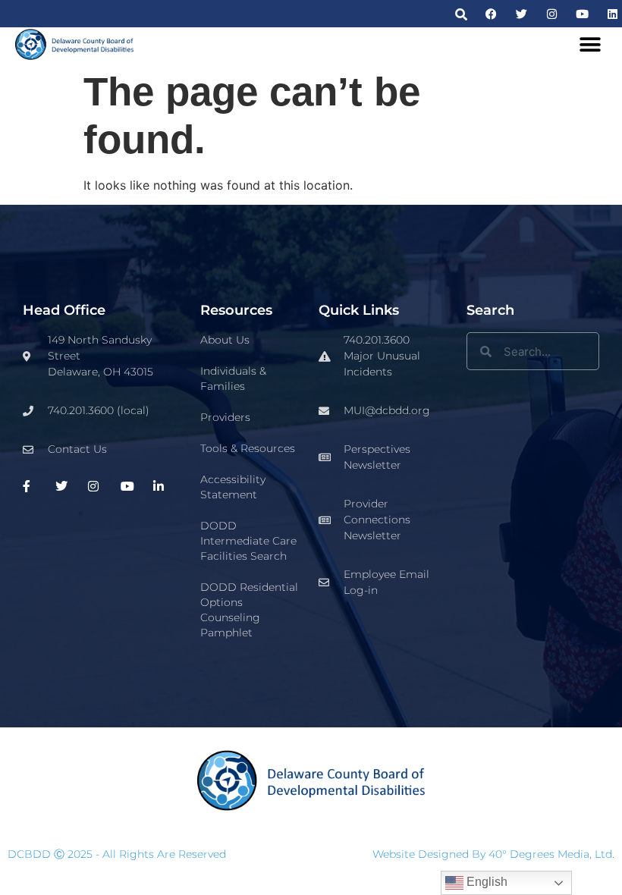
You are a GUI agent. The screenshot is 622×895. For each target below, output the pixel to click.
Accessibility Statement (232, 487)
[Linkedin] (612, 14)
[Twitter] (521, 14)
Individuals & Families (233, 378)
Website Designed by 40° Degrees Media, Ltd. (493, 854)
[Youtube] (582, 14)
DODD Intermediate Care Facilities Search (248, 541)
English (485, 881)
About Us (225, 340)
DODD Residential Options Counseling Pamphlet (249, 609)
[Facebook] (491, 14)
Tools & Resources (247, 448)
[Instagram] (552, 14)
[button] (460, 14)
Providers (225, 417)
